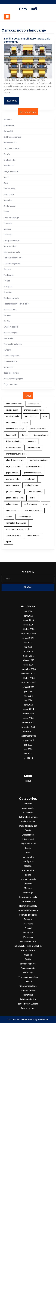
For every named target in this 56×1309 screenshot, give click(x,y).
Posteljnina (8, 275)
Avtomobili (8, 131)
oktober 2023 (28, 731)
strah (45, 504)
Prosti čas (8, 292)
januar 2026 (28, 625)
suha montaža (12, 510)
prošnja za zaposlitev (15, 498)
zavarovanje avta (13, 535)
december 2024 (28, 669)
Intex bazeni (9, 166)
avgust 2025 (28, 638)
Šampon (7, 315)
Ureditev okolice (10, 361)
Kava (6, 183)
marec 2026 (28, 620)
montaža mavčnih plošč (16, 454)
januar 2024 (28, 718)
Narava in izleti (10, 246)
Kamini (6, 177)
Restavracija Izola (11, 298)
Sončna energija (10, 333)
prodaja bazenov (32, 485)
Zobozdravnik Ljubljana (13, 379)
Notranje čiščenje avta (13, 258)
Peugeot (7, 269)
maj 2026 (28, 611)
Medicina (7, 229)
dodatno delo (33, 404)
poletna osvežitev (33, 466)
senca (32, 498)
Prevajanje (8, 287)
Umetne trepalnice (11, 356)
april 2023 (28, 758)
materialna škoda (13, 448)
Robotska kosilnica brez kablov (16, 304)
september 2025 (28, 633)
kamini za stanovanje (15, 429)
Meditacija (8, 235)
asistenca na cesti (14, 404)
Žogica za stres (10, 384)
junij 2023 (28, 749)
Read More (12, 102)
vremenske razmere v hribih (17, 529)
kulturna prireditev (13, 441)
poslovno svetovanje (32, 473)
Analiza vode (9, 125)
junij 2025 (28, 642)
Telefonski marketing (13, 344)
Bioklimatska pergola (12, 137)
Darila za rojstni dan (12, 148)
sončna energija (30, 504)
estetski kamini (12, 416)
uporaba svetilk (24, 517)
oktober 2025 (28, 629)
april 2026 (28, 616)
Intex (45, 416)
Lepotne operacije (11, 217)
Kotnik (24, 435)
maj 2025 (28, 647)
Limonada (8, 223)
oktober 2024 (28, 678)
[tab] (7, 16)
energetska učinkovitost (34, 410)
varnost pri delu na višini (16, 523)
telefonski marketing (33, 510)
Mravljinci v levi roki (11, 240)
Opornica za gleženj (12, 264)
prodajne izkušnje (13, 491)
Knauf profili (9, 194)
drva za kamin (12, 410)
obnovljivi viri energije (15, 460)
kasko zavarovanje (38, 429)
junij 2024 (28, 696)
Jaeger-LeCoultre (11, 171)
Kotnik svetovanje (41, 435)
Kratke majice (9, 206)
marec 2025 (28, 656)
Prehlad (7, 281)
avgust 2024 (28, 687)
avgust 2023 (28, 740)
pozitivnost (30, 479)
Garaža (7, 154)
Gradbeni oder (9, 160)
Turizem (7, 350)
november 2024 (28, 673)
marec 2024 (28, 709)
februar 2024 (28, 713)
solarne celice (12, 504)
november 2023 (28, 727)
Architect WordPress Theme (21, 1019)
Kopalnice (8, 200)
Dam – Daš (28, 9)
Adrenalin (8, 120)
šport (8, 542)
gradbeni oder (31, 416)
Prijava (28, 781)
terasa (9, 517)
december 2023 (28, 722)
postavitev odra (12, 479)
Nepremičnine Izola (12, 252)
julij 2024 (28, 691)
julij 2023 (28, 745)
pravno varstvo (12, 485)
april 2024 (28, 705)
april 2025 (28, 651)
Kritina (6, 212)
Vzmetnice (8, 367)
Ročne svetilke (10, 310)
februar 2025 (28, 660)
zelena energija (33, 535)
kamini (25, 422)
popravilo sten (12, 473)
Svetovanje (8, 338)
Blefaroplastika (10, 143)
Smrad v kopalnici (11, 327)
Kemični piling (9, 189)
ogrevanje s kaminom (39, 460)
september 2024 (28, 682)
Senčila (7, 321)
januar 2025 (28, 665)
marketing (32, 441)
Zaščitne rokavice (11, 373)
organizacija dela (13, 466)
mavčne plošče (33, 448)
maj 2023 (28, 753)
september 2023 (28, 736)
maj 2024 (28, 700)
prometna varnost (34, 491)
